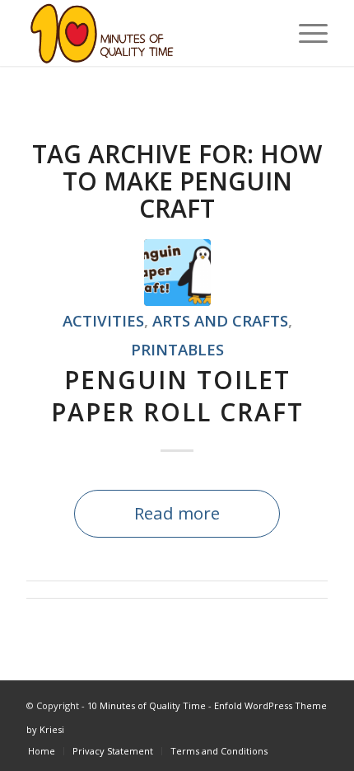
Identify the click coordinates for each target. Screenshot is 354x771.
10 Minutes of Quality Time (146, 705)
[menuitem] (41, 751)
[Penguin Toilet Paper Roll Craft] (177, 272)
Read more (177, 512)
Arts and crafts (220, 320)
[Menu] (305, 33)
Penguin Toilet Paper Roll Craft (177, 396)
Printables (177, 349)
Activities (103, 320)
